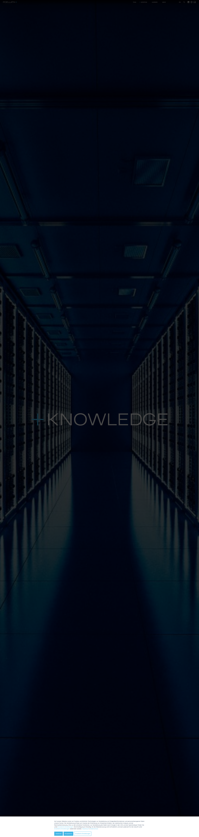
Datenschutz (94, 829)
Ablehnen (59, 833)
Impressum (85, 829)
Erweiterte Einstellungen (65, 827)
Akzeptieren (68, 833)
